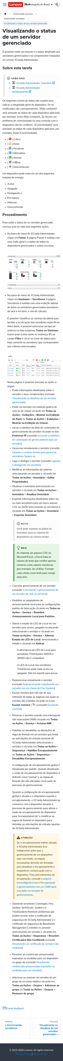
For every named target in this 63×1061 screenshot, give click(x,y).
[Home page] (5, 14)
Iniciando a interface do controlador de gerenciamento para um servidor (35, 439)
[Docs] (12, 4)
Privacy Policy (23, 1054)
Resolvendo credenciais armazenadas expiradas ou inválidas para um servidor (33, 966)
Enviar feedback (15, 1008)
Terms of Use (40, 1054)
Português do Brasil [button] (39, 4)
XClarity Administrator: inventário (34, 83)
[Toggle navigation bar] (4, 4)
